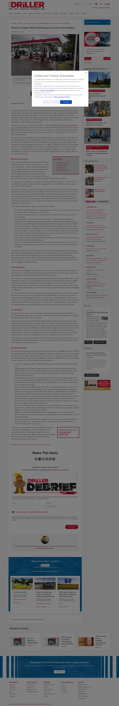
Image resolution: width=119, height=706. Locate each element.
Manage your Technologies (51, 102)
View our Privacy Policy (62, 97)
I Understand (66, 102)
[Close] (86, 73)
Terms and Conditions (47, 90)
